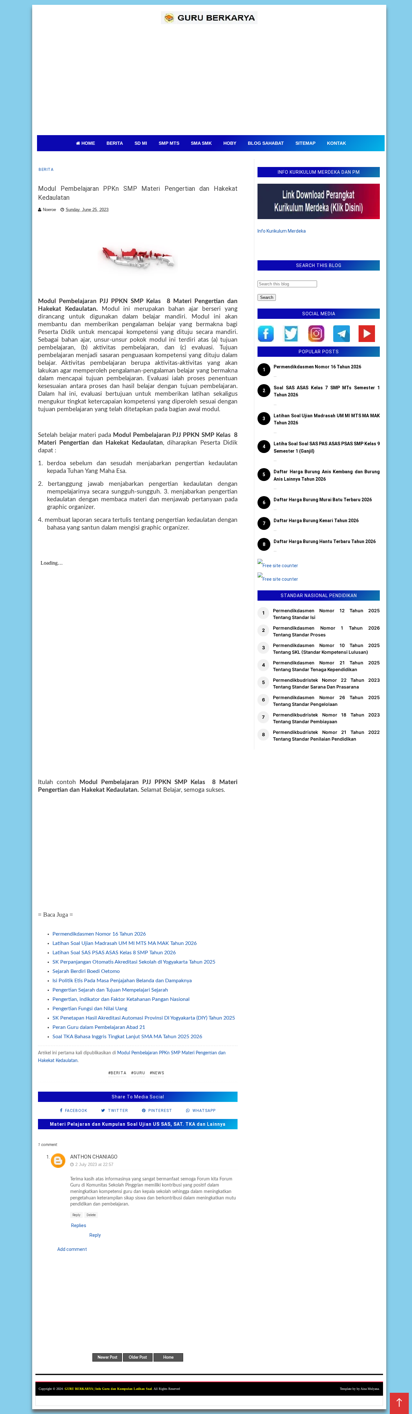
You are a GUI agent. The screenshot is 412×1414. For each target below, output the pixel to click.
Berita (46, 169)
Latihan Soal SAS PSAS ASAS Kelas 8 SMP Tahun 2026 (114, 952)
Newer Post (107, 1357)
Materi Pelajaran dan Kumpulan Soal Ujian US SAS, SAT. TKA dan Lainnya (138, 1124)
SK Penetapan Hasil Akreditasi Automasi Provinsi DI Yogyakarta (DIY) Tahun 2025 (143, 1018)
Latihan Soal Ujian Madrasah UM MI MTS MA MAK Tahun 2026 (124, 943)
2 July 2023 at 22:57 (94, 1164)
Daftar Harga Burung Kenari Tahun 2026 (316, 520)
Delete (91, 1215)
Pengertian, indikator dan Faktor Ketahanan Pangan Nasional (121, 999)
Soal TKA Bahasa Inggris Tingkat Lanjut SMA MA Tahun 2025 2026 (127, 1036)
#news (157, 1073)
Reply (76, 1215)
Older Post (138, 1357)
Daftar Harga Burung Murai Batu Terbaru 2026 (323, 499)
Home (168, 1357)
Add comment (72, 1249)
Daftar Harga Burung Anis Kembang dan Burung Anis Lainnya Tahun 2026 (327, 475)
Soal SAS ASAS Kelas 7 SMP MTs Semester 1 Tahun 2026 (327, 391)
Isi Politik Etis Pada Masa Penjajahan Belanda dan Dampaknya (122, 980)
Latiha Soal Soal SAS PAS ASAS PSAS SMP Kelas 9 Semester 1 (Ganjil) (327, 447)
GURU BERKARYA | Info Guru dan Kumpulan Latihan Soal (108, 1389)
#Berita (117, 1073)
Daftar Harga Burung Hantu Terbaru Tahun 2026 (325, 541)
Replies (78, 1225)
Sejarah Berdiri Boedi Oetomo (86, 971)
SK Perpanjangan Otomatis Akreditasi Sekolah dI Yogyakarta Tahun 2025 (133, 962)
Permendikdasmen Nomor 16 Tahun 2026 (99, 934)
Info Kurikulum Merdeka (282, 231)
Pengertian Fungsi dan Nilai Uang (89, 1008)
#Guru (138, 1073)
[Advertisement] (211, 87)
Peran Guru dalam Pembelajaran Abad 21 (98, 1027)
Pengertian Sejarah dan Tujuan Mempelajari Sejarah (110, 990)
